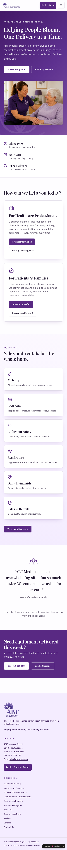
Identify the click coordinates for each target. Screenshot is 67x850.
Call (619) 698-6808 (44, 69)
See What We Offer (21, 304)
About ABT (9, 809)
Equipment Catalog (12, 783)
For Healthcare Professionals (17, 796)
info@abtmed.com (19, 759)
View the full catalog (17, 529)
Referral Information (22, 241)
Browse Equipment (16, 69)
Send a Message (42, 666)
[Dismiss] (63, 846)
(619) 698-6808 (17, 751)
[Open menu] (61, 5)
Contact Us (9, 827)
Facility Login (48, 5)
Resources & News (12, 814)
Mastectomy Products (14, 788)
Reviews (8, 818)
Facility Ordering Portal (23, 250)
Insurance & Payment (22, 313)
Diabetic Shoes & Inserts (15, 792)
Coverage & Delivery (13, 801)
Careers (7, 822)
